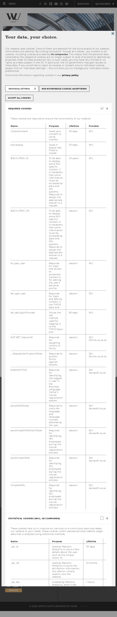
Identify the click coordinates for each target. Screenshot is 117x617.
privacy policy (70, 75)
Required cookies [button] (19, 108)
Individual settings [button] (19, 89)
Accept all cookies (19, 98)
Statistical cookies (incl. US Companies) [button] (34, 518)
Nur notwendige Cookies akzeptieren (64, 89)
